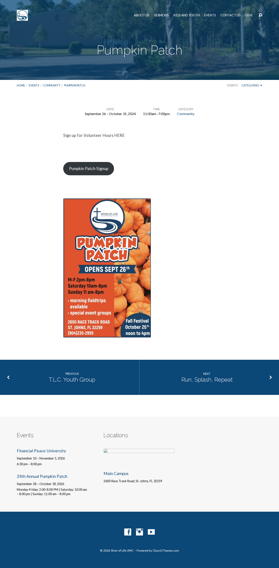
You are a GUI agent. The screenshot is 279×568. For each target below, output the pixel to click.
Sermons (161, 15)
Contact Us (231, 15)
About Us (142, 15)
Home (21, 85)
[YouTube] (151, 531)
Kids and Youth (186, 15)
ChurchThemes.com (166, 550)
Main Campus (116, 473)
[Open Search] (260, 15)
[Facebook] (127, 531)
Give (249, 15)
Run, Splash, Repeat (207, 379)
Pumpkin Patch (74, 85)
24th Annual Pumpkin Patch (42, 476)
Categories (250, 85)
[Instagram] (139, 531)
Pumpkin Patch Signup (88, 168)
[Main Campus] (139, 463)
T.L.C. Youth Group (72, 379)
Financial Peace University (41, 450)
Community (51, 85)
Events (210, 15)
